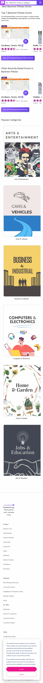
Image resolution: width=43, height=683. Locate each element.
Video (5, 551)
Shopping (3, 51)
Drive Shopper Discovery (11, 582)
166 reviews (24, 49)
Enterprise (6, 569)
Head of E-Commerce (9, 614)
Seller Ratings (7, 533)
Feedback (6, 555)
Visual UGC (6, 546)
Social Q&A (6, 542)
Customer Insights (9, 623)
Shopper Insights (8, 596)
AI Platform (6, 564)
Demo (5, 600)
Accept (21, 669)
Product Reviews (8, 537)
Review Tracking (8, 560)
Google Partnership (9, 636)
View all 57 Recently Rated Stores (15, 109)
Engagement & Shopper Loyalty (13, 591)
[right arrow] (40, 39)
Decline (21, 674)
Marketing (6, 609)
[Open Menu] (40, 2)
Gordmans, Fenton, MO (11, 45)
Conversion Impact (9, 587)
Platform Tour (7, 529)
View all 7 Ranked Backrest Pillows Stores (18, 58)
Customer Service (8, 618)
